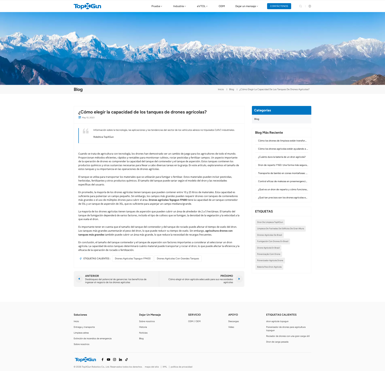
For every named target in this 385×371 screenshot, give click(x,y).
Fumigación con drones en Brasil (272, 241)
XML (165, 366)
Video (231, 327)
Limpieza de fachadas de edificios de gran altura (280, 228)
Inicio (221, 89)
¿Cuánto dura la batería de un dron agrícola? (282, 156)
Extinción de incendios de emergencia (93, 338)
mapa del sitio (152, 366)
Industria (178, 6)
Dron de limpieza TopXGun (270, 222)
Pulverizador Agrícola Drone (270, 260)
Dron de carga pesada (277, 341)
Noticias (143, 332)
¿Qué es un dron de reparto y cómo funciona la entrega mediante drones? (283, 189)
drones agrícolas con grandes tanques (178, 258)
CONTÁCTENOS (279, 6)
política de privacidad (181, 366)
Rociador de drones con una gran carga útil (288, 336)
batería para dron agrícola (269, 267)
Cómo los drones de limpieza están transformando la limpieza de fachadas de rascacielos (283, 140)
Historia (143, 327)
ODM (222, 6)
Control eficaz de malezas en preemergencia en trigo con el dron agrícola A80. (283, 181)
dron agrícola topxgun (277, 321)
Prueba (155, 6)
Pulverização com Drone (268, 254)
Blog (231, 89)
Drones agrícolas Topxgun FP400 (133, 258)
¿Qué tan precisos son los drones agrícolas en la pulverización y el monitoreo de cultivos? (283, 197)
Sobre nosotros (81, 344)
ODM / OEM (194, 321)
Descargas (233, 321)
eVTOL (201, 6)
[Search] (300, 6)
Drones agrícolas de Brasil (269, 235)
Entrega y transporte (84, 327)
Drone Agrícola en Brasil (268, 248)
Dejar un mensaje (245, 6)
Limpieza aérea (81, 332)
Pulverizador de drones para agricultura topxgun (286, 329)
